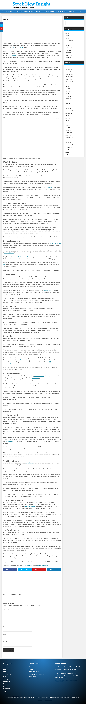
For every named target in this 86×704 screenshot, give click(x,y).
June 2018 (68, 152)
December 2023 (69, 103)
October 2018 (69, 142)
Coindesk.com (28, 565)
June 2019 (68, 123)
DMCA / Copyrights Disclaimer (36, 674)
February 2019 (69, 132)
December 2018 (69, 137)
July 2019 (68, 120)
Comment (6, 609)
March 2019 (68, 130)
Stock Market (29, 11)
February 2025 (69, 69)
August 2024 (69, 84)
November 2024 (69, 76)
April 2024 (68, 93)
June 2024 (68, 88)
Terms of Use (70, 697)
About (67, 33)
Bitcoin (71, 11)
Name (5, 626)
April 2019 (68, 127)
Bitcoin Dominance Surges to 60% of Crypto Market (67, 666)
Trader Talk (18, 11)
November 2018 (69, 140)
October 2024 (69, 79)
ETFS (43, 11)
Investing (9, 11)
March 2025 (68, 67)
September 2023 (69, 110)
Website (5, 642)
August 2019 (69, 118)
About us (31, 669)
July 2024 (68, 86)
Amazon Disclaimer (33, 671)
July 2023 (68, 115)
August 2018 (69, 147)
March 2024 (68, 96)
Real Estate (50, 11)
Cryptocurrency (61, 11)
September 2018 (69, 144)
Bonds (37, 11)
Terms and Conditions (34, 679)
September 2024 (69, 81)
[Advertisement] (32, 31)
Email (5, 634)
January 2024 (69, 101)
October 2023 (69, 108)
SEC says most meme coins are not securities (66, 673)
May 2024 (68, 91)
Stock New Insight (31, 4)
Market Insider (69, 47)
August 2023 (69, 113)
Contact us (31, 666)
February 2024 (69, 98)
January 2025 (69, 71)
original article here (42, 565)
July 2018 (68, 149)
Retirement (68, 52)
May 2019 (68, 125)
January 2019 (69, 135)
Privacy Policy (32, 676)
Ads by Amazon (58, 596)
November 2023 (69, 106)
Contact (78, 11)
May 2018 (68, 154)
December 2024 (69, 74)
